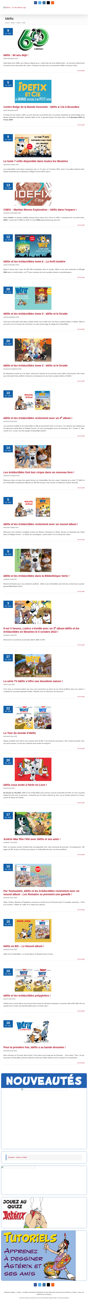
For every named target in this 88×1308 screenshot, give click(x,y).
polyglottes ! (27, 995)
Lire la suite (81, 70)
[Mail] (48, 1284)
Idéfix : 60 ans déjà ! (15, 55)
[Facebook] (35, 1284)
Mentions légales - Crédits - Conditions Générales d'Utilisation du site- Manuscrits (30, 1292)
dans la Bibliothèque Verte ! (36, 575)
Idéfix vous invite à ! (25, 784)
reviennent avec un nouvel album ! (40, 524)
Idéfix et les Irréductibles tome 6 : (34, 261)
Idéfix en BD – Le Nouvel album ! (23, 946)
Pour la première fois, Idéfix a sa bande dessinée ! (34, 1047)
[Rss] (52, 1284)
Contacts (48, 1294)
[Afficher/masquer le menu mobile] (83, 10)
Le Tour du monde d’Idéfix (19, 733)
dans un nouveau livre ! (38, 472)
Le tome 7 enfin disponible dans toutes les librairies (35, 161)
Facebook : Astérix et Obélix (17, 1157)
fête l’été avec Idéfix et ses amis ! (31, 839)
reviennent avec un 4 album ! (37, 418)
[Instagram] (44, 1284)
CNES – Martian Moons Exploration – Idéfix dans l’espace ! (40, 209)
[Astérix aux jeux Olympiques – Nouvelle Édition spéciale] (44, 1118)
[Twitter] (39, 1284)
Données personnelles (63, 1292)
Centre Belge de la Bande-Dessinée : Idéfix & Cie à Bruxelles (41, 106)
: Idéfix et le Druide (35, 313)
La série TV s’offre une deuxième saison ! (33, 681)
